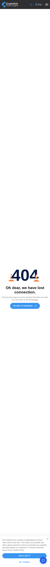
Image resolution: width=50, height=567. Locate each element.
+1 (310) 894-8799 (31, 4)
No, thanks (24, 562)
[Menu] (46, 4)
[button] (48, 539)
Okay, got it (24, 556)
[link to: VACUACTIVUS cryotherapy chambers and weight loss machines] (10, 4)
